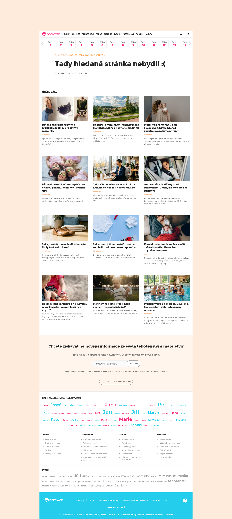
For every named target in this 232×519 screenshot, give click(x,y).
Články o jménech (53, 454)
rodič (147, 481)
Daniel (114, 420)
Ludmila (106, 425)
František (181, 420)
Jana (110, 405)
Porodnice (126, 443)
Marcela (144, 420)
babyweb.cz (61, 55)
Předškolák (128, 34)
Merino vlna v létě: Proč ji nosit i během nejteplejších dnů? (111, 305)
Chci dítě (76, 34)
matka (154, 476)
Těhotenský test (90, 443)
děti (77, 475)
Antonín (97, 420)
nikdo (57, 482)
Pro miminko (165, 457)
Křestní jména (51, 439)
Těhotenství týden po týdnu (95, 447)
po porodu (99, 481)
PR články (46, 135)
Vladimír (81, 406)
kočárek (111, 476)
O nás (91, 500)
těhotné (46, 485)
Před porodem (128, 439)
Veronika (147, 425)
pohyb (81, 481)
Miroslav (154, 420)
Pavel (55, 419)
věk (103, 486)
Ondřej (164, 420)
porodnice (121, 481)
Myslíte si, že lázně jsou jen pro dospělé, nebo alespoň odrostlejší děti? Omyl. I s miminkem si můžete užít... (113, 138)
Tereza (68, 413)
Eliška (88, 406)
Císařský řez (127, 454)
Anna (74, 425)
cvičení (69, 476)
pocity (74, 482)
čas (117, 485)
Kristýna (100, 406)
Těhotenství (88, 34)
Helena (89, 420)
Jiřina (126, 425)
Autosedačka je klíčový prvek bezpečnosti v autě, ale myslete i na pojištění (166, 187)
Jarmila (91, 413)
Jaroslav (69, 405)
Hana (174, 412)
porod (110, 481)
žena (123, 485)
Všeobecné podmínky (108, 500)
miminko (180, 476)
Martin (153, 412)
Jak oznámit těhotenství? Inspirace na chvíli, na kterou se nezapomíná (114, 246)
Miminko (108, 34)
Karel (156, 425)
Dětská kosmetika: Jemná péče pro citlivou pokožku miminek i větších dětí (63, 187)
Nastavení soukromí (116, 507)
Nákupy (148, 34)
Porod (99, 34)
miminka (165, 476)
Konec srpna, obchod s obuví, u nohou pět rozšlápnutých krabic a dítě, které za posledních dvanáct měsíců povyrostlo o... (63, 257)
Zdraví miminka (167, 450)
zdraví (109, 485)
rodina (141, 481)
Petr (163, 404)
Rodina (139, 34)
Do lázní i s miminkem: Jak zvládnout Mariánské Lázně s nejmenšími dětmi (116, 126)
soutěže (160, 482)
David (46, 413)
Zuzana (171, 420)
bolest (45, 476)
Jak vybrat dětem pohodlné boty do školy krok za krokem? (64, 246)
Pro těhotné (88, 461)
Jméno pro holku (52, 447)
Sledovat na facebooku (118, 381)
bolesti (52, 476)
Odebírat (133, 364)
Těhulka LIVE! (58, 486)
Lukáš (83, 425)
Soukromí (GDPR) (160, 500)
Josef (55, 405)
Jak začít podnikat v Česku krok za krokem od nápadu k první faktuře (114, 186)
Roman (173, 406)
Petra (120, 425)
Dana (145, 406)
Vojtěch (113, 425)
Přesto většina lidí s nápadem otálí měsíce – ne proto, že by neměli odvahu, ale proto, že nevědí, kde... (114, 198)
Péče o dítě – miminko (169, 447)
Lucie (65, 420)
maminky (142, 476)
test (165, 482)
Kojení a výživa (166, 454)
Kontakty (80, 500)
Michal (123, 405)
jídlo (104, 476)
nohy (63, 482)
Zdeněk (182, 405)
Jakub (91, 425)
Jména (67, 34)
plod (68, 482)
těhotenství (177, 481)
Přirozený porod (129, 447)
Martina (76, 413)
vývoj (98, 485)
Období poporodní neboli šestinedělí (133, 458)
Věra (46, 405)
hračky (94, 476)
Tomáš (136, 425)
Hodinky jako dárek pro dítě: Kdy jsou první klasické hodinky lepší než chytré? (64, 307)
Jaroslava (152, 406)
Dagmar (139, 406)
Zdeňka (61, 413)
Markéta (83, 413)
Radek (143, 413)
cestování (61, 476)
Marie (125, 419)
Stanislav (117, 413)
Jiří (135, 412)
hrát (100, 476)
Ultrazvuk (87, 450)
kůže (118, 476)
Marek (99, 425)
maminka (128, 476)
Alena (132, 405)
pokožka (88, 482)
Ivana (82, 420)
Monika (54, 413)
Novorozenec (165, 439)
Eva (97, 413)
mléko (45, 481)
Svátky (48, 450)
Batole (117, 34)
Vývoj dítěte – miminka (170, 443)
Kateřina (105, 420)
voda (73, 486)
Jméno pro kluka (52, 443)
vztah (91, 486)
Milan (183, 413)
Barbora (137, 420)
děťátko (86, 476)
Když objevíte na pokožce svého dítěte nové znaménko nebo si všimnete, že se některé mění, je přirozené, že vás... (166, 141)
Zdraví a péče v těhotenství (95, 454)
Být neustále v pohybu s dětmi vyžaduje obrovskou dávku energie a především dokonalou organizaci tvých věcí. (64, 141)
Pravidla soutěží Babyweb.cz (135, 500)
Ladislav (45, 420)
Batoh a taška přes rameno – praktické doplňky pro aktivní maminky (60, 128)
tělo (67, 485)
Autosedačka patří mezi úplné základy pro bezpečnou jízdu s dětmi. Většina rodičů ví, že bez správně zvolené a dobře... (165, 201)
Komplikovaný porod (131, 450)
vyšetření (82, 485)
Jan (107, 412)
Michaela (125, 413)
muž (52, 482)
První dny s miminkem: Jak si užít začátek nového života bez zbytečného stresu (164, 247)
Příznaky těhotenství (92, 439)
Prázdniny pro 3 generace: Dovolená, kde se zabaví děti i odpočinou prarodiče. (166, 307)
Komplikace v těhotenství (94, 457)
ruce (153, 481)
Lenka (165, 413)
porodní (131, 481)
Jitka (94, 406)
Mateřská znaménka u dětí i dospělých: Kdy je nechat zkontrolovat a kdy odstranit (161, 128)
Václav (74, 420)
